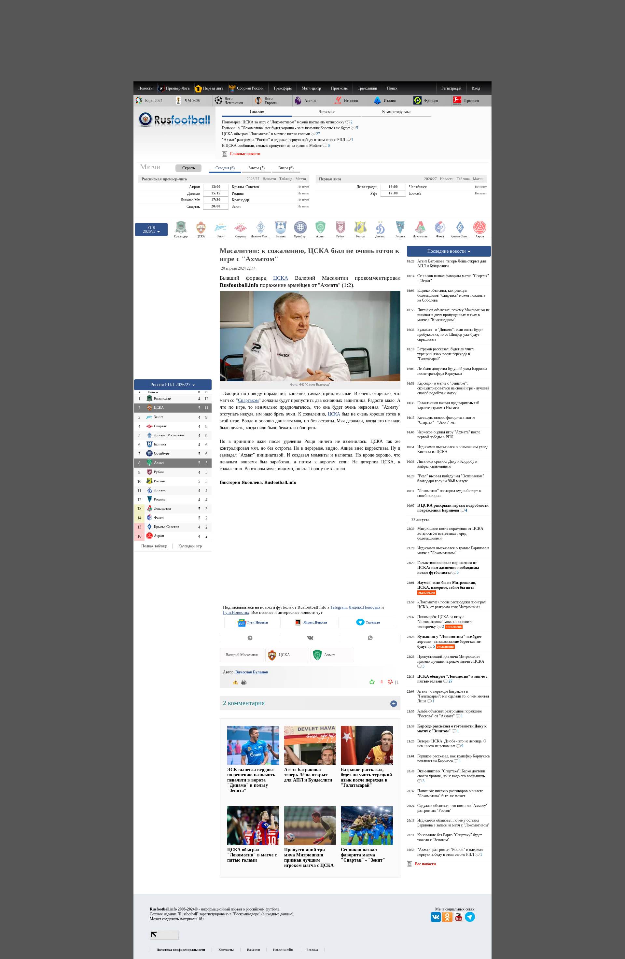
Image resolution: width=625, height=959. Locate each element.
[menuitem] (248, 88)
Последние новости (447, 251)
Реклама (312, 950)
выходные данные (277, 914)
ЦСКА (280, 278)
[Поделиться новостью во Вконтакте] (310, 638)
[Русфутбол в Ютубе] (459, 921)
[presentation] (181, 167)
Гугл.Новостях (236, 612)
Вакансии (253, 950)
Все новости (425, 864)
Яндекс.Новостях (365, 607)
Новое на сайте (283, 950)
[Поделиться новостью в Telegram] (250, 638)
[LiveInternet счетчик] (164, 939)
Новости (269, 179)
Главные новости (245, 153)
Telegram (338, 607)
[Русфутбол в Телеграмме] (470, 921)
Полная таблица (154, 546)
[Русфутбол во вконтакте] (436, 921)
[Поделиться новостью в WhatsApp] (370, 638)
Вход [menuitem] (476, 88)
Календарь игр (190, 546)
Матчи (301, 179)
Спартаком (248, 400)
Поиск (392, 88)
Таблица (285, 179)
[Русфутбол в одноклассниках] (447, 921)
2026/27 (253, 179)
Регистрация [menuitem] (451, 88)
